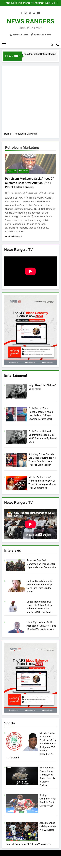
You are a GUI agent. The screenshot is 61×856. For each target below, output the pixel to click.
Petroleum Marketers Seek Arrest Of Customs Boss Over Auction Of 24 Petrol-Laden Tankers (29, 183)
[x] (30, 13)
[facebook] (22, 13)
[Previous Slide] (52, 3)
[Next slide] (57, 3)
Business (12, 170)
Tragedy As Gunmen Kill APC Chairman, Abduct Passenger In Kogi (30, 3)
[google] (34, 13)
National (23, 170)
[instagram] (26, 13)
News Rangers (15, 192)
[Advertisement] (30, 99)
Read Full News (12, 236)
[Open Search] (52, 45)
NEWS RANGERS (30, 21)
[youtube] (38, 13)
